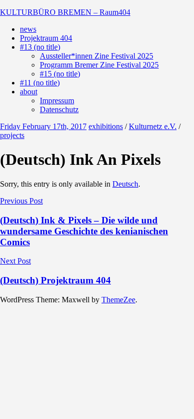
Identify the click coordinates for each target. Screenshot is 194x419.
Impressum (57, 100)
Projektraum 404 (46, 38)
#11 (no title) (40, 82)
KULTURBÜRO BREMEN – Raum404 (65, 12)
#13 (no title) (40, 47)
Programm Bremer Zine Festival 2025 (99, 65)
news (28, 29)
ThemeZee (118, 299)
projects (12, 135)
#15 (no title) (60, 74)
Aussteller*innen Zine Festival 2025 (96, 56)
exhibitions (106, 126)
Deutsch (125, 184)
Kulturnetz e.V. (153, 126)
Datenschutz (59, 109)
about (28, 91)
